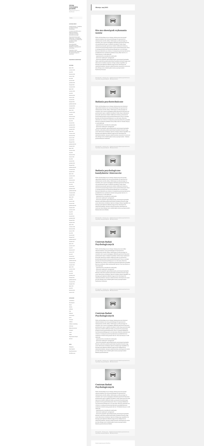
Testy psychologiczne (105, 79)
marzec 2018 (71, 231)
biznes (70, 304)
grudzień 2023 (72, 125)
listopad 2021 (71, 165)
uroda (70, 332)
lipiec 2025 (71, 89)
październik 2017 (72, 239)
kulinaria (71, 313)
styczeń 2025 (71, 99)
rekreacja (71, 326)
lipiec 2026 (71, 67)
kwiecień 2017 (72, 250)
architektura (71, 300)
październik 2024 (72, 103)
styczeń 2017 (71, 256)
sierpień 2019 (72, 207)
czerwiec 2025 (72, 91)
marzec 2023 (71, 137)
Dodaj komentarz (114, 79)
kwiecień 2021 (72, 180)
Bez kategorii (71, 302)
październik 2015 (72, 279)
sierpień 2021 (72, 171)
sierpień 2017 (72, 241)
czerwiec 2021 (72, 175)
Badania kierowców (114, 77)
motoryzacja (71, 315)
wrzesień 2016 (72, 262)
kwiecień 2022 (72, 154)
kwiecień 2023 (72, 135)
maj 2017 (71, 247)
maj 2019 (71, 211)
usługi (70, 334)
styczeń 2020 (71, 203)
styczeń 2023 (71, 139)
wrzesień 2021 (72, 169)
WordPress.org (72, 353)
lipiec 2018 (71, 224)
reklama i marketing (73, 323)
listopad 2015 (71, 277)
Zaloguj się (71, 346)
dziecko (70, 307)
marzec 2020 (71, 201)
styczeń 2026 (71, 80)
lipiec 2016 (71, 267)
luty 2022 (71, 159)
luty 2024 (71, 120)
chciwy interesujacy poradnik (73, 7)
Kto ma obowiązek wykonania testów (111, 31)
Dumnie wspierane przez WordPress (102, 443)
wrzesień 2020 (72, 192)
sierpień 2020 (72, 195)
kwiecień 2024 (72, 116)
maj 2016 (71, 271)
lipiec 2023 (71, 131)
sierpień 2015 (72, 283)
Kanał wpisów (72, 349)
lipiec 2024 (71, 110)
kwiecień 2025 (72, 95)
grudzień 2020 (72, 188)
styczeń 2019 (71, 216)
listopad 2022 (71, 142)
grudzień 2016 (72, 258)
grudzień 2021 (72, 163)
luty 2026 (71, 78)
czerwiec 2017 (72, 245)
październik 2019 (72, 205)
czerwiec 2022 (72, 150)
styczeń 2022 (71, 161)
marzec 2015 (71, 292)
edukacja (71, 309)
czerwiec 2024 (72, 112)
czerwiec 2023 (72, 133)
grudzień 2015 (72, 275)
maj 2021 (71, 178)
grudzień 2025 (72, 82)
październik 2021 (72, 167)
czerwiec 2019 (72, 209)
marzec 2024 (71, 118)
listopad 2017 (71, 237)
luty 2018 (71, 233)
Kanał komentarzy (73, 351)
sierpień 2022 (72, 146)
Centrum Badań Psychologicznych (104, 243)
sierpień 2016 (72, 264)
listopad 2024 (71, 101)
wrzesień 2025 (72, 86)
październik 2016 (72, 260)
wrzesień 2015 (72, 281)
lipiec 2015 (71, 286)
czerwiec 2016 (72, 269)
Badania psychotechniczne (124, 77)
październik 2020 (72, 190)
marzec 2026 (71, 76)
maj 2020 (71, 199)
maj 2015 (71, 288)
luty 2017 (71, 254)
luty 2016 (71, 273)
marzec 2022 (71, 156)
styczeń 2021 (71, 186)
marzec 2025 (71, 97)
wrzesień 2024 (72, 106)
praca (70, 317)
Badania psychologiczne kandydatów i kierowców (108, 171)
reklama (71, 321)
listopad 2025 (71, 84)
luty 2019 (71, 214)
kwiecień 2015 (72, 290)
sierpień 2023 (72, 129)
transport (71, 330)
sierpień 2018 (72, 222)
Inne (70, 311)
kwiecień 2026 (72, 74)
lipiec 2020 (71, 197)
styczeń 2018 (71, 235)
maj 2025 (71, 93)
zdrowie (70, 338)
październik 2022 (72, 144)
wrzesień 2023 (72, 127)
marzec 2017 (71, 252)
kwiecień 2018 (72, 228)
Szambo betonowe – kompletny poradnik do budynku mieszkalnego (75, 28)
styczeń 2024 (71, 122)
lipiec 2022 (71, 148)
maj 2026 (71, 72)
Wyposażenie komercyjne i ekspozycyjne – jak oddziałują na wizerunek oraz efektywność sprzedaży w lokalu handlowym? (75, 39)
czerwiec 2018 (72, 226)
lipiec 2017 (71, 243)
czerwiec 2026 (72, 70)
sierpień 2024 (72, 108)
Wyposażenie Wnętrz (73, 336)
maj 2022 (71, 152)
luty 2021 (71, 184)
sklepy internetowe (73, 328)
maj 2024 (71, 114)
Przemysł (71, 319)
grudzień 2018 (72, 218)
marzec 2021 (71, 182)
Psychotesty (97, 79)
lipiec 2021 (71, 173)
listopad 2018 (71, 220)
